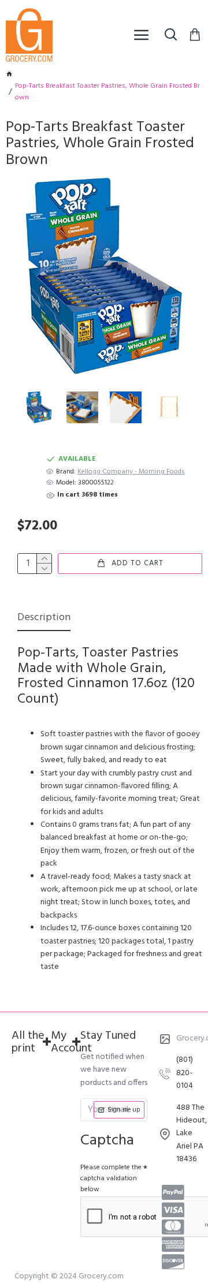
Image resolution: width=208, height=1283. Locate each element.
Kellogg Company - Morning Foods (131, 472)
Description (43, 618)
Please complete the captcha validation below (111, 1178)
